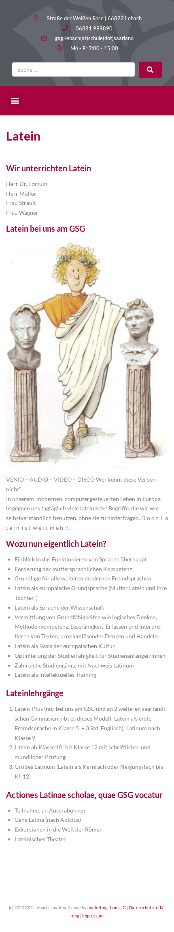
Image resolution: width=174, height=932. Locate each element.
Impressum (93, 915)
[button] (14, 100)
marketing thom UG (106, 907)
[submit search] (150, 70)
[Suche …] (73, 69)
